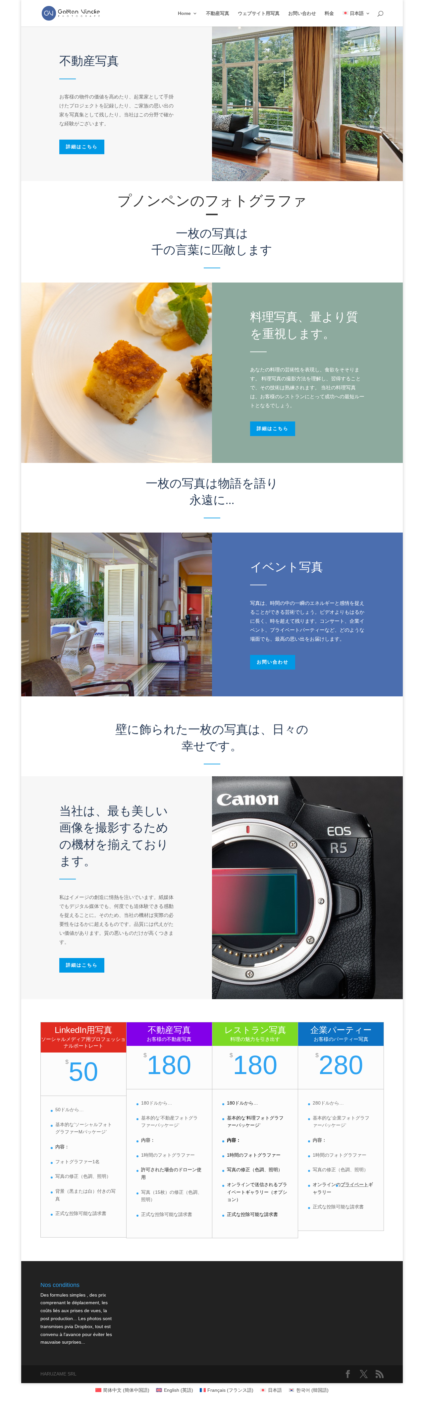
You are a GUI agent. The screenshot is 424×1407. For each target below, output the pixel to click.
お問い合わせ (302, 13)
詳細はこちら (82, 147)
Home (184, 13)
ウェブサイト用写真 (259, 13)
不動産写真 (217, 13)
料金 (329, 13)
